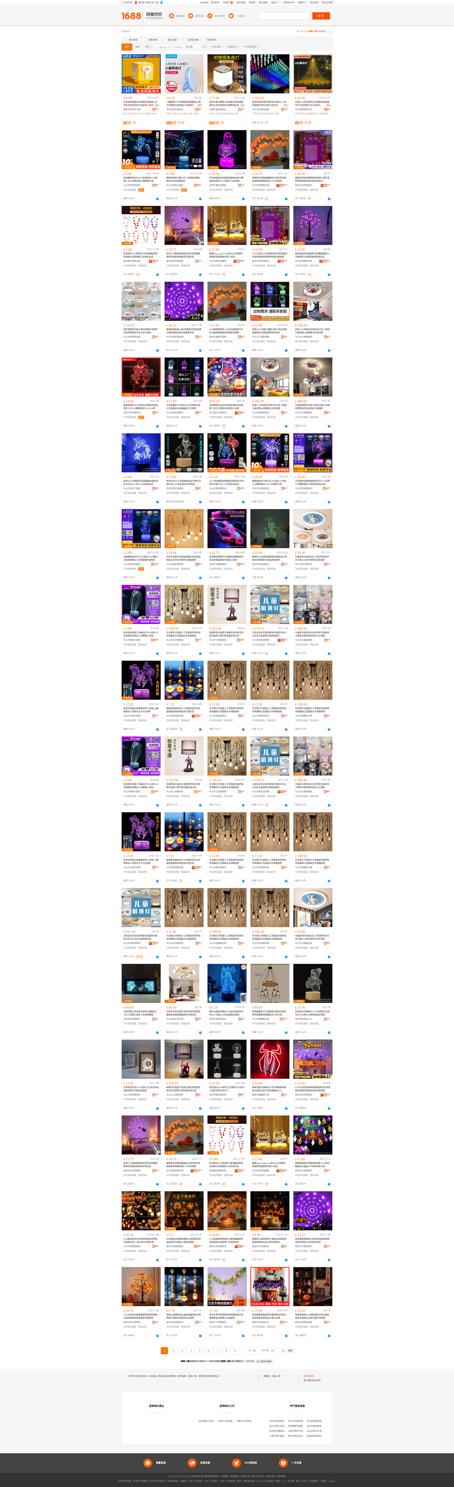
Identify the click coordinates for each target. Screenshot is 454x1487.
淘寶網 (183, 1481)
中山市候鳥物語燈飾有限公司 (133, 943)
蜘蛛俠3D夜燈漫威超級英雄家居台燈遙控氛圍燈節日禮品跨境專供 (269, 558)
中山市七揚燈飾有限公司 (219, 640)
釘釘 (304, 1481)
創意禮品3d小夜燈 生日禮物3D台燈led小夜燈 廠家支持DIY (227, 1089)
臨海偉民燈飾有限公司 (133, 261)
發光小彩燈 (140, 114)
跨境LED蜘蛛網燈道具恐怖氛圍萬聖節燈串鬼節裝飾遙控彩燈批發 (183, 255)
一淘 (205, 1481)
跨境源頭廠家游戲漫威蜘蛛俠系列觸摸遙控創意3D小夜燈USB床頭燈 (226, 179)
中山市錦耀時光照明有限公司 (305, 716)
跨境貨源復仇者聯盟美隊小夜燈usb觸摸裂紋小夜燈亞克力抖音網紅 (140, 710)
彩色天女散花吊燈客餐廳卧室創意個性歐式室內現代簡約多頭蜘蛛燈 (183, 558)
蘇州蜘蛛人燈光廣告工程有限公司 (215, 1421)
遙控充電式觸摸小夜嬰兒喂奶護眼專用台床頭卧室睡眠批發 (226, 104)
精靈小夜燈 (151, 114)
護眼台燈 (233, 114)
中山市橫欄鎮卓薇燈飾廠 (262, 1019)
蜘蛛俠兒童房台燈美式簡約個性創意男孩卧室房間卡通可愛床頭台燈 (183, 1089)
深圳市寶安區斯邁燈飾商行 (219, 1095)
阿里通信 (269, 1481)
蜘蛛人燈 (276, 1376)
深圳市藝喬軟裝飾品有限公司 (320, 1426)
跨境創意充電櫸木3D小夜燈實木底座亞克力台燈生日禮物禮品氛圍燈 (312, 1013)
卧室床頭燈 (223, 114)
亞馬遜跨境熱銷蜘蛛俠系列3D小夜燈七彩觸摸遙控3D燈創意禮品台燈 (312, 482)
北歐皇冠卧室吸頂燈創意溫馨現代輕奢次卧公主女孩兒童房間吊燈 (140, 937)
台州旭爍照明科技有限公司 (305, 109)
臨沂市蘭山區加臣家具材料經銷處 (285, 1426)
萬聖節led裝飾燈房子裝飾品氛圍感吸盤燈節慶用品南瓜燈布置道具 (269, 1240)
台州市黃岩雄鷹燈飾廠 (219, 261)
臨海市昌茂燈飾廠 (174, 261)
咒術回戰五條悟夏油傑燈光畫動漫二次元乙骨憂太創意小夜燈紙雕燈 (140, 1013)
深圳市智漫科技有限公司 (219, 1019)
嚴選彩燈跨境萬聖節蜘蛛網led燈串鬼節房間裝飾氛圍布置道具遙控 (312, 179)
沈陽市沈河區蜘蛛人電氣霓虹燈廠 (252, 1421)
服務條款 (235, 1476)
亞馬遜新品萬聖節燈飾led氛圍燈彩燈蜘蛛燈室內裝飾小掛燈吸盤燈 (183, 1240)
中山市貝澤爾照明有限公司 (305, 412)
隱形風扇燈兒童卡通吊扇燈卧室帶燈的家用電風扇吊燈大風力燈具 (140, 331)
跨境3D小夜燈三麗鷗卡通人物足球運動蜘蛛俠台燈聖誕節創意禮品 (269, 331)
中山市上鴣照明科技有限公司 (176, 1095)
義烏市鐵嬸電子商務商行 (262, 1095)
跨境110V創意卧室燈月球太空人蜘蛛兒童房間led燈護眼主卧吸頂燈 (312, 331)
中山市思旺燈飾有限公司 (305, 564)
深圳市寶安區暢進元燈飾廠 (219, 185)
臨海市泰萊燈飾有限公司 (176, 1322)
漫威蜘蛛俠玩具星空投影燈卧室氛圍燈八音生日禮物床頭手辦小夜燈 (226, 407)
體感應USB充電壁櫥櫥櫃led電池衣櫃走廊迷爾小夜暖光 (183, 104)
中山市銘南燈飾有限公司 (219, 716)
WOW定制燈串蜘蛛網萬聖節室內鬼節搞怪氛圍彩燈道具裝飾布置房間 (312, 1089)
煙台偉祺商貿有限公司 (298, 1436)
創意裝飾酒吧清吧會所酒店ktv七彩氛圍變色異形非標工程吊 (269, 104)
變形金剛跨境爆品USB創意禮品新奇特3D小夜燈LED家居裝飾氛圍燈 (226, 1013)
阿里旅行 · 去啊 (217, 1481)
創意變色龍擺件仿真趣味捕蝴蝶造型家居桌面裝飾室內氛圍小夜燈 (226, 558)
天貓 (191, 1481)
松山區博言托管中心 (316, 1431)
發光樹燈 (299, 114)
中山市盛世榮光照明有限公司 (176, 1019)
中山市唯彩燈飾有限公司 (176, 412)
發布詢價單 (309, 1376)
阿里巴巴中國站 (157, 1481)
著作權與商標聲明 (209, 1476)
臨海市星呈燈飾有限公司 (133, 1322)
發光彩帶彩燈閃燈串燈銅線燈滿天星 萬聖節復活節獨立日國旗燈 (226, 1316)
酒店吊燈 (274, 114)
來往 (298, 1481)
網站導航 (281, 1476)
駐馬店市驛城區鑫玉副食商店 (283, 1431)
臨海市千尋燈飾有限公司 (219, 1322)
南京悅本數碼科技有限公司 (282, 1421)
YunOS (259, 1481)
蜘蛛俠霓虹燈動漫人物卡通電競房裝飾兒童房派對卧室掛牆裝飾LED (269, 1089)
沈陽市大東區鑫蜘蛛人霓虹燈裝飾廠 (235, 1421)
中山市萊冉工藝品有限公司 (133, 488)
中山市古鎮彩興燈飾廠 (133, 716)
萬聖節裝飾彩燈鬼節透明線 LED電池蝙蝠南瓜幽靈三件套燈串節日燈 (312, 1165)
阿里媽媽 (230, 1481)
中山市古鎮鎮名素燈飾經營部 (305, 943)
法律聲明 (224, 1476)
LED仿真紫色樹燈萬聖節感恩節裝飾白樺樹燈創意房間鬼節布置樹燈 (140, 1316)
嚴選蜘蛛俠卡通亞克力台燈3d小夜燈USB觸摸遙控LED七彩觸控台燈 (269, 482)
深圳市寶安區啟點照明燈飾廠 (176, 488)
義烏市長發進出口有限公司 (262, 1322)
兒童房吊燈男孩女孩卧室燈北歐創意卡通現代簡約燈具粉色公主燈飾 (312, 634)
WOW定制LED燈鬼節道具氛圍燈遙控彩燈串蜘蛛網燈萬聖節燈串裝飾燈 (269, 255)
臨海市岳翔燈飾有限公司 (219, 1246)
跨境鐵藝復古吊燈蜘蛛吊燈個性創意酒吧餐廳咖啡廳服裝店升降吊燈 (269, 1013)
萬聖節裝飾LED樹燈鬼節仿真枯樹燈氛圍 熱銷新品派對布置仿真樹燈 (312, 1316)
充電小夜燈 (193, 114)
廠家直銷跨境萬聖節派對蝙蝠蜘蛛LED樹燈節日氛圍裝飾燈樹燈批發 (312, 255)
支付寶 (290, 1481)
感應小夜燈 (171, 114)
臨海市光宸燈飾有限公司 (305, 1170)
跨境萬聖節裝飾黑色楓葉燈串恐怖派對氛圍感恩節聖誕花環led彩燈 (269, 1316)
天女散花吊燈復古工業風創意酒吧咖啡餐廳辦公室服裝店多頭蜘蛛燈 (183, 634)
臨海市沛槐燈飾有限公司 (305, 1246)
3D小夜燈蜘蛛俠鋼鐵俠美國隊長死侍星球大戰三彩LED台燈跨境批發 (226, 482)
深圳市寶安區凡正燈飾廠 (305, 1019)
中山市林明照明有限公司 (133, 1095)
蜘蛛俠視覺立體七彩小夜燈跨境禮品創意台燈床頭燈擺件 (183, 179)
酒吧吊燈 (265, 114)
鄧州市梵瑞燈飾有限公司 (262, 564)
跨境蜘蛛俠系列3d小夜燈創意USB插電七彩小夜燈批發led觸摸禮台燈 (140, 179)
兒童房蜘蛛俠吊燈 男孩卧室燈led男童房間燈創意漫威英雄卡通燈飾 (312, 407)
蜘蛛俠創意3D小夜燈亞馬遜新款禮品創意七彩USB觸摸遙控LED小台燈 (140, 407)
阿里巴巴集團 (124, 1481)
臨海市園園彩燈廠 (217, 337)
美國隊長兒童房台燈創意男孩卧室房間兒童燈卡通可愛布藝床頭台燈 (226, 634)
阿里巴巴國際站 (140, 1481)
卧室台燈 (213, 114)
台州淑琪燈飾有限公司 (262, 185)
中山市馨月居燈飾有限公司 (262, 640)
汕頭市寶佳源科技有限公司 (219, 109)
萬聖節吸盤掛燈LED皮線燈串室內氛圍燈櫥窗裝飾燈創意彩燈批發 (183, 710)
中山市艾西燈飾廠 (174, 640)
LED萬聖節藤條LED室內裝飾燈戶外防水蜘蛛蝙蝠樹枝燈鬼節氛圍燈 (226, 331)
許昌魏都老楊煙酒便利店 (299, 1426)
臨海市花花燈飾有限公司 (262, 1246)
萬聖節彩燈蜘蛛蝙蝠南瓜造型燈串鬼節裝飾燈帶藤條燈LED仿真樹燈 (269, 179)
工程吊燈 (256, 114)
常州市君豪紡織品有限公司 (301, 1421)
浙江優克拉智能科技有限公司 (219, 412)
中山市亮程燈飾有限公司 (133, 185)
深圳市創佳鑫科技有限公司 (176, 109)
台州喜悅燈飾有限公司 (176, 716)
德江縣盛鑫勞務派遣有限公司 (320, 1421)
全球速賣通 (172, 1481)
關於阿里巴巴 (258, 1476)
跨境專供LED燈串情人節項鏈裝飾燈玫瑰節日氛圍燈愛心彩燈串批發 (140, 255)
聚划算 (198, 1481)
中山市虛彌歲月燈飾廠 (219, 943)
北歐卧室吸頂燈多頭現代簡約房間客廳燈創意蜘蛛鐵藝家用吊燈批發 (183, 1013)
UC (283, 1481)
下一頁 (252, 1350)
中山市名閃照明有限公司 (176, 943)
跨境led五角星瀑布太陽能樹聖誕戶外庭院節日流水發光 (312, 104)
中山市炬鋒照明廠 (260, 943)
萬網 (278, 1481)
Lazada (331, 1481)
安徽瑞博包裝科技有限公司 (319, 1436)
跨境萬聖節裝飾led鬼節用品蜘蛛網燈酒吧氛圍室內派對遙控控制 (312, 1240)
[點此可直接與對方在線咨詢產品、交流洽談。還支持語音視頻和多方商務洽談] (157, 198)
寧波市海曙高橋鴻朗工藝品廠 (219, 564)
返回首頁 (250, 1361)
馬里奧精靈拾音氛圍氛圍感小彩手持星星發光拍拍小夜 (140, 104)
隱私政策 (245, 1476)
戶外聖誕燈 (322, 114)
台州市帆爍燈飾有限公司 (133, 1246)
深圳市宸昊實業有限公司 (133, 1019)
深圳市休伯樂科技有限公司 (133, 412)
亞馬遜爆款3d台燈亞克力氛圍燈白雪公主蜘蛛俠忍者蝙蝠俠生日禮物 (183, 407)
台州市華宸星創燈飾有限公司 (176, 337)
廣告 (157, 105)
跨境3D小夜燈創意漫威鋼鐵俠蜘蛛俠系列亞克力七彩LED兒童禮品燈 (140, 482)
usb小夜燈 (182, 114)
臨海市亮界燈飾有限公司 (305, 185)
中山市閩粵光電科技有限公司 (176, 185)
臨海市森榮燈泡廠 (303, 1322)
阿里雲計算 (248, 1481)
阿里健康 (313, 1481)
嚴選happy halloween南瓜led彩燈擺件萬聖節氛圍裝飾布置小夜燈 (226, 255)
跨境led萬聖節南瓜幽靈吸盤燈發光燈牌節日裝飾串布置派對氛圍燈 (183, 1316)
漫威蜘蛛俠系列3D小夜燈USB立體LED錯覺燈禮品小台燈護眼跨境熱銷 (140, 558)
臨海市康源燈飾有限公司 (176, 1246)
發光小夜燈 (128, 114)
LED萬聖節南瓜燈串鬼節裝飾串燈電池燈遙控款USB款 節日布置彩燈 (140, 1240)
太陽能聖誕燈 (310, 114)
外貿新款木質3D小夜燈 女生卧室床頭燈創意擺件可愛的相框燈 (141, 1089)
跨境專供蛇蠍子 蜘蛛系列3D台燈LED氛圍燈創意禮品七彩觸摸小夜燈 (140, 634)
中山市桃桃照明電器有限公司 (133, 337)
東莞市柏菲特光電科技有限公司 (133, 109)
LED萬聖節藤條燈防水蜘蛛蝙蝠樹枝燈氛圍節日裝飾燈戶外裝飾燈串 (226, 1240)
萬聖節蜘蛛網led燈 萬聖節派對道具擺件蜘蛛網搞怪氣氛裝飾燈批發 (183, 331)
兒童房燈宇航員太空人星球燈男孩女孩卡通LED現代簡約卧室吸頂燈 (312, 558)
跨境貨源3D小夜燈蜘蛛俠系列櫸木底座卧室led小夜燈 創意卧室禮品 (183, 482)
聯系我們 (271, 1476)
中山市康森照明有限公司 (262, 412)
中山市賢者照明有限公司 (262, 716)
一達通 (322, 1481)
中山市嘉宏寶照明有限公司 (176, 564)
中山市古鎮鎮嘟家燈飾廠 (305, 337)
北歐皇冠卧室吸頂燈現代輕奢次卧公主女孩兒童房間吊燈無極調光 (269, 634)
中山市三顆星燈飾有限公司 (262, 337)
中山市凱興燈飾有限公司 (219, 488)
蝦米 (239, 1481)
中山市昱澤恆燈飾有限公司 (262, 109)
